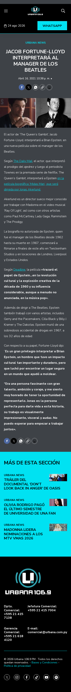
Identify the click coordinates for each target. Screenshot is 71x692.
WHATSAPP (52, 26)
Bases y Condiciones (44, 662)
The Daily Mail (22, 161)
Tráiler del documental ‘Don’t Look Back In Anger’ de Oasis (32, 484)
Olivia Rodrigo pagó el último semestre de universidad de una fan (30, 509)
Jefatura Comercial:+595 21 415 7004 (42, 608)
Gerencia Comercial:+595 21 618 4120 (13, 634)
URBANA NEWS (35, 43)
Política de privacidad (17, 666)
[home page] (35, 11)
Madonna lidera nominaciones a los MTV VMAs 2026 (23, 534)
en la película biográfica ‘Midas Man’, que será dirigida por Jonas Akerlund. (34, 184)
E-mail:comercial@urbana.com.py (47, 630)
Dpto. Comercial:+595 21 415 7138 (13, 612)
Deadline (19, 269)
